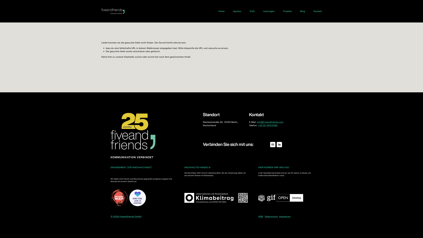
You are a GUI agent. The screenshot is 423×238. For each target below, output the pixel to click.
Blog (302, 11)
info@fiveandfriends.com (270, 122)
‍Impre (282, 216)
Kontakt (318, 11)
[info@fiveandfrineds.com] (272, 144)
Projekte (287, 11)
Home (221, 11)
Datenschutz (271, 216)
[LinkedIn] (279, 144)
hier (110, 56)
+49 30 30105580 (267, 125)
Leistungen (269, 11)
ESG (252, 11)
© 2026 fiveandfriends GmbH (126, 216)
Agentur (237, 11)
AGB (260, 216)
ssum (287, 216)
